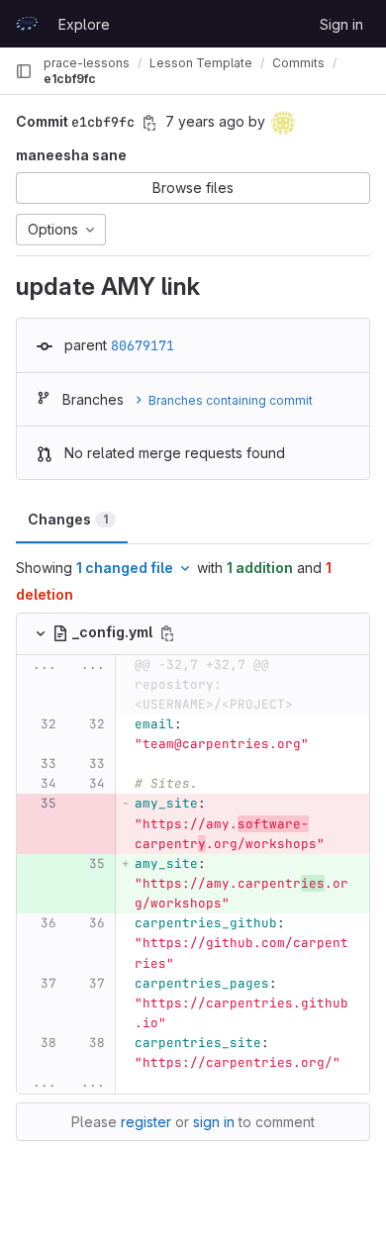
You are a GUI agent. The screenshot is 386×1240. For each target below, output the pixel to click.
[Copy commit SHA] (149, 123)
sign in (214, 1121)
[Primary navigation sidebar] (24, 71)
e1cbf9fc (70, 78)
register (146, 1121)
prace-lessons (87, 62)
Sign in (341, 24)
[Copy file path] (167, 633)
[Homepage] (27, 24)
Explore (84, 24)
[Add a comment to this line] (17, 734)
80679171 (142, 345)
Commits (298, 62)
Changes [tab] (68, 519)
